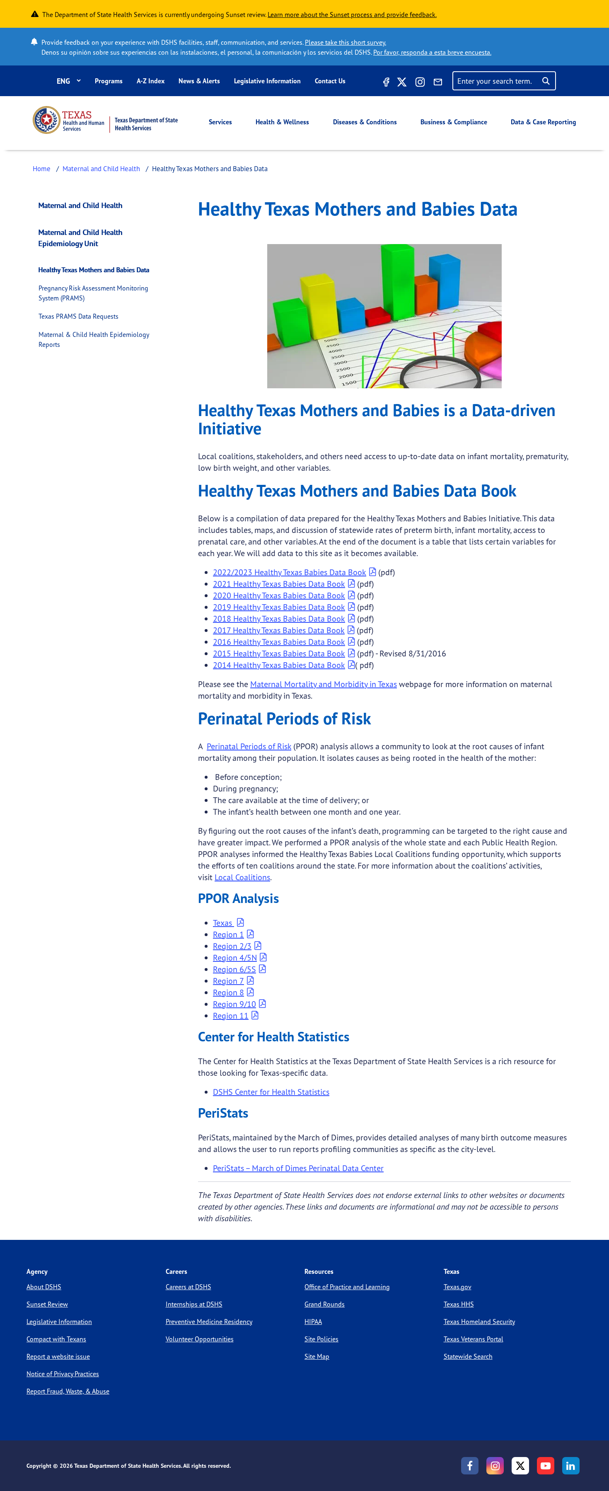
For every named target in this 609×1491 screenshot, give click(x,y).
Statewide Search (468, 1356)
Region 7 (228, 980)
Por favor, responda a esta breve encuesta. (432, 52)
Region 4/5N (235, 957)
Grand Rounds (324, 1304)
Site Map (316, 1356)
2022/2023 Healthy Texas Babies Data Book (289, 572)
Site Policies (321, 1339)
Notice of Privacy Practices (63, 1374)
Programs (109, 81)
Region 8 (228, 992)
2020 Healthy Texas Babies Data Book (279, 595)
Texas (223, 922)
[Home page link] (105, 120)
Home (42, 168)
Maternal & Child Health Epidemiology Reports (94, 339)
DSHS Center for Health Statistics (271, 1092)
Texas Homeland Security (479, 1321)
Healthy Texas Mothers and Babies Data (94, 270)
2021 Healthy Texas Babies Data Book (279, 583)
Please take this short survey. (345, 42)
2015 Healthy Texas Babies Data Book (279, 653)
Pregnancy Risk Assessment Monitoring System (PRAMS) (93, 293)
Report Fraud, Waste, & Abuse (68, 1391)
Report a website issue (58, 1356)
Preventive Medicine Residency (209, 1321)
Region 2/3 (232, 946)
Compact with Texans (56, 1339)
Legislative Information (267, 81)
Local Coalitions (242, 877)
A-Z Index (150, 81)
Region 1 (228, 934)
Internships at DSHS (194, 1304)
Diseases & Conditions (365, 122)
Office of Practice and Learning (347, 1287)
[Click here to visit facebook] (385, 83)
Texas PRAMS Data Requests (78, 316)
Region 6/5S (234, 969)
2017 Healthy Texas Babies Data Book (279, 630)
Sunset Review (47, 1304)
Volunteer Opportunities (200, 1339)
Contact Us (330, 81)
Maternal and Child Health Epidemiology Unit (81, 238)
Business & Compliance (453, 122)
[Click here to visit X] (402, 83)
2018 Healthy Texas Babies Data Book (279, 618)
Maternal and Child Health (101, 168)
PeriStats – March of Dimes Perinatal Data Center (298, 1168)
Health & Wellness (282, 122)
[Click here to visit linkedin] (570, 1465)
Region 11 (231, 1015)
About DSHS (44, 1287)
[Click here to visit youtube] (545, 1465)
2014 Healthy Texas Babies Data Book (279, 665)
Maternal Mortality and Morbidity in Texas (323, 684)
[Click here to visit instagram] (420, 83)
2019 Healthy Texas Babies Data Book (279, 607)
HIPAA (313, 1321)
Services (220, 122)
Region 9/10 (234, 1004)
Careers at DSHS (188, 1287)
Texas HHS (459, 1304)
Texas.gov (457, 1287)
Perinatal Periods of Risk (249, 746)
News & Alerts (199, 81)
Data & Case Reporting (543, 122)
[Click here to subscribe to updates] (438, 83)
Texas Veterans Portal (473, 1339)
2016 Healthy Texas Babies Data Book (279, 642)
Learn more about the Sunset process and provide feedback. (352, 14)
